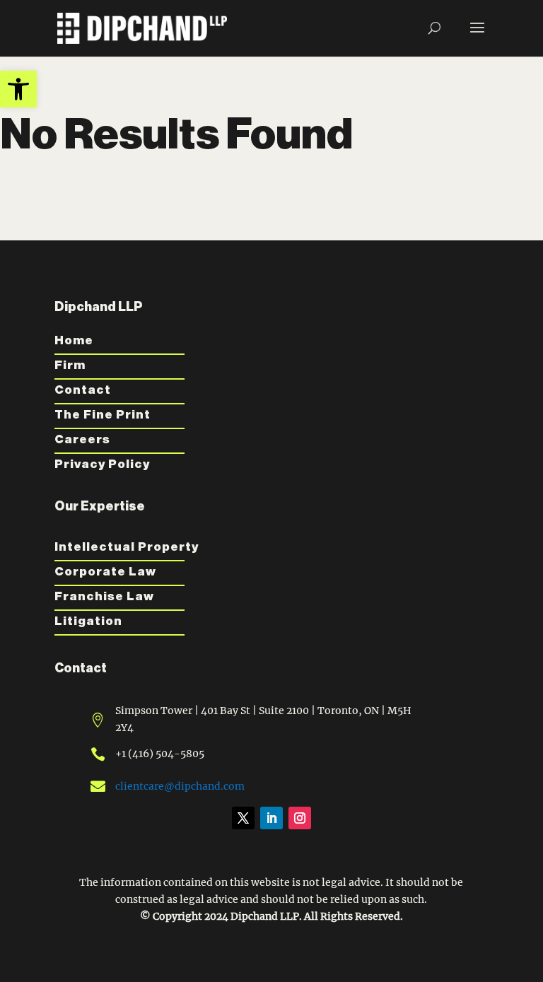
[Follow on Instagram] (299, 818)
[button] (18, 89)
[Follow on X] (243, 818)
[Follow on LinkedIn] (271, 818)
